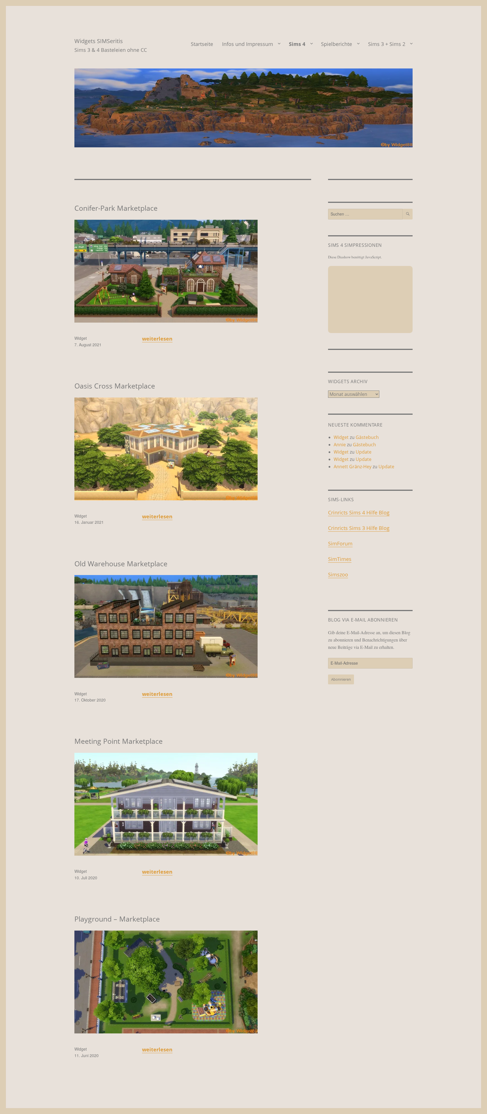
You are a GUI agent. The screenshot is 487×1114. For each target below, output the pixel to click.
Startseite (202, 44)
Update (363, 452)
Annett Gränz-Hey (352, 466)
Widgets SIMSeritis (98, 41)
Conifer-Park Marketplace (116, 208)
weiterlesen (157, 338)
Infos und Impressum (247, 44)
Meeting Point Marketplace (118, 741)
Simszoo (338, 574)
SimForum (340, 543)
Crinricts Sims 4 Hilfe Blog (358, 512)
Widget (80, 338)
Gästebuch (367, 437)
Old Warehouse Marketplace (120, 563)
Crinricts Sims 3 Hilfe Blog (358, 528)
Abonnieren (341, 679)
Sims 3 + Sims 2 (386, 44)
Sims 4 (297, 44)
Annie (340, 444)
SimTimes (339, 559)
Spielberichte (336, 44)
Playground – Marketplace (117, 919)
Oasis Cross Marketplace (114, 385)
